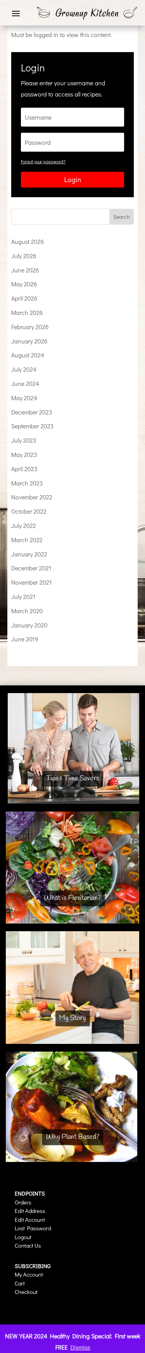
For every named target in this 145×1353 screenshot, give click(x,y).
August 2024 (27, 355)
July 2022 (23, 525)
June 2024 (25, 383)
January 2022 (29, 554)
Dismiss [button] (80, 1347)
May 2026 (24, 284)
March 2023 (27, 483)
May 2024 (24, 398)
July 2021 (23, 596)
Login (72, 179)
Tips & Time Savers (72, 778)
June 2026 (25, 270)
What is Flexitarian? (72, 898)
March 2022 (27, 540)
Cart (20, 1283)
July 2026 (23, 256)
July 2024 (23, 369)
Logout (23, 1237)
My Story (72, 1018)
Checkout (26, 1291)
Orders (23, 1202)
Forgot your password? (43, 161)
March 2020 (27, 611)
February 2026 (30, 327)
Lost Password (33, 1228)
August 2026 (27, 241)
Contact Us (28, 1245)
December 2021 (31, 568)
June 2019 (24, 639)
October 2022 (28, 511)
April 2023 (24, 469)
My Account (29, 1274)
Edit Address (30, 1210)
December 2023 (31, 412)
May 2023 (24, 454)
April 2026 (24, 298)
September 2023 (32, 426)
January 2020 (29, 625)
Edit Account (30, 1219)
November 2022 (31, 497)
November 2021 (31, 582)
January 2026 (29, 341)
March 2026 (27, 312)
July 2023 (23, 440)
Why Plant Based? (72, 1137)
